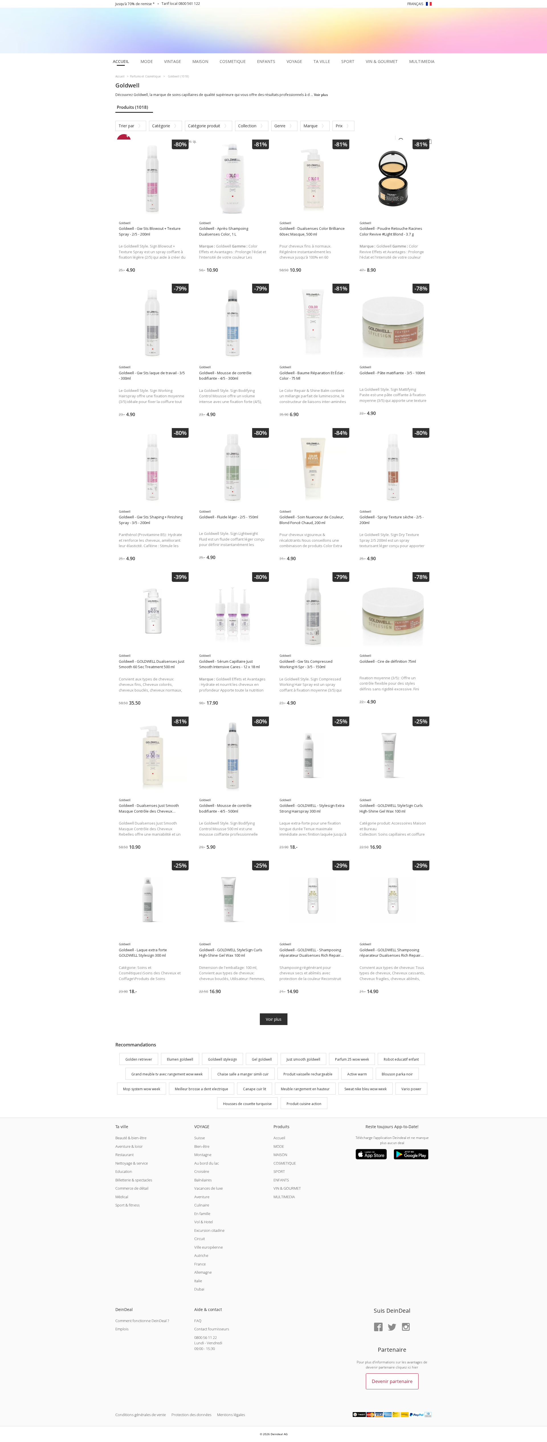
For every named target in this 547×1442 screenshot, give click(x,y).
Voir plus (273, 1019)
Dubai (199, 1289)
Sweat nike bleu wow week (365, 1089)
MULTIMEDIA (284, 1196)
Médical (121, 1196)
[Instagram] (405, 1327)
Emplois (121, 1328)
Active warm (357, 1074)
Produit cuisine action (304, 1103)
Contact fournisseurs (211, 1328)
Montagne (202, 1154)
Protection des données (191, 1414)
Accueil (279, 1137)
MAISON (280, 1154)
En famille (202, 1213)
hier (415, 1367)
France (200, 1264)
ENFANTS (281, 1180)
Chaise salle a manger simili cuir (243, 1074)
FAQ (197, 1320)
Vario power (411, 1089)
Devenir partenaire (392, 1381)
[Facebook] (378, 1327)
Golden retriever (138, 1059)
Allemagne (203, 1272)
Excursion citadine (209, 1230)
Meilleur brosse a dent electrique (201, 1089)
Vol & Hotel (203, 1221)
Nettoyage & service (131, 1163)
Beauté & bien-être (130, 1137)
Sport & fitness (127, 1205)
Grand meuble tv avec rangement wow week (167, 1074)
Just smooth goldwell (303, 1059)
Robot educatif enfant (401, 1059)
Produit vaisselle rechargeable (307, 1074)
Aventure (201, 1196)
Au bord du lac (206, 1163)
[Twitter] (392, 1327)
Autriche (201, 1255)
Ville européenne (208, 1247)
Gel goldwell (262, 1059)
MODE (279, 1146)
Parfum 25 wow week (352, 1059)
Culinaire (201, 1205)
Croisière (201, 1171)
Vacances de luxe (208, 1188)
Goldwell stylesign (222, 1059)
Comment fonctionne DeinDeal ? (142, 1320)
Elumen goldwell (180, 1059)
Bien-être (201, 1146)
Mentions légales (231, 1414)
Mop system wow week (141, 1089)
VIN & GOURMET (287, 1188)
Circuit (199, 1238)
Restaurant (124, 1154)
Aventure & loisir (129, 1146)
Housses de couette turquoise (247, 1103)
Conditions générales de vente (140, 1414)
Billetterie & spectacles (133, 1180)
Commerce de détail (131, 1188)
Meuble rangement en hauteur (305, 1089)
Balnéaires (203, 1180)
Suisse (199, 1137)
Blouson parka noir (397, 1074)
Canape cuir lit (254, 1089)
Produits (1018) (132, 107)
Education (123, 1171)
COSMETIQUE (285, 1163)
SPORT (279, 1171)
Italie (198, 1280)
